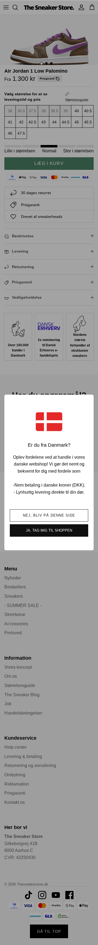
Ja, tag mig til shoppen (49, 531)
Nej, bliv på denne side (49, 516)
